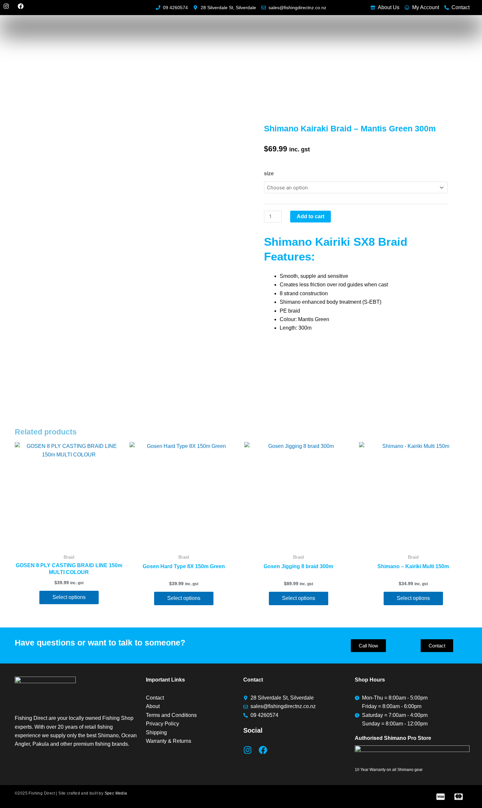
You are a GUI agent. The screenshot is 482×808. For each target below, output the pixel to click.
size (269, 173)
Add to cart (310, 216)
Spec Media (116, 793)
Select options (69, 597)
